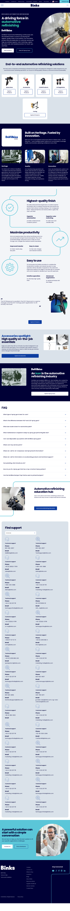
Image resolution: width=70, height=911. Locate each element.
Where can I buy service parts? (12, 445)
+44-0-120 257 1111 (41, 585)
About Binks (46, 1)
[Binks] (35, 5)
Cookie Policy (29, 888)
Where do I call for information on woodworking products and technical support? (28, 457)
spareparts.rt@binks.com (12, 663)
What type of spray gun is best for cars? (15, 414)
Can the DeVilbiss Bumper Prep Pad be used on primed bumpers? (23, 475)
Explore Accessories (20, 356)
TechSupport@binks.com (43, 553)
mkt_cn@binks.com (42, 608)
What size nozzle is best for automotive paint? (17, 426)
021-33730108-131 (41, 603)
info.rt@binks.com (41, 645)
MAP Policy (3, 873)
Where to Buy (21, 1)
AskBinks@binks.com (11, 553)
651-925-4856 (9, 695)
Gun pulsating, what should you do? (14, 463)
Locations (35, 1)
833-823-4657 (40, 676)
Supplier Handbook (31, 883)
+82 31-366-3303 (10, 715)
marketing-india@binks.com (44, 590)
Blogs (40, 1)
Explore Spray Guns (50, 393)
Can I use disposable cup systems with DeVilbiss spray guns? (22, 439)
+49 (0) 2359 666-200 (12, 658)
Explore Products (9, 91)
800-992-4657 (9, 548)
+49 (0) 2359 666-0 (42, 640)
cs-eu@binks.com (10, 626)
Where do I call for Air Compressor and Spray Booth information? (23, 451)
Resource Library (30, 881)
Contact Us (13, 1)
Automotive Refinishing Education (45, 508)
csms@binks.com (10, 645)
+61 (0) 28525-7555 (11, 566)
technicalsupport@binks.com (14, 700)
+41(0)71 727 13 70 (10, 640)
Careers (7, 1)
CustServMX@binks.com (43, 738)
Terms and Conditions (6, 877)
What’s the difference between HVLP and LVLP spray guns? (21, 420)
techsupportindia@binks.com (14, 608)
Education (28, 1)
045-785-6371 (40, 695)
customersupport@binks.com (45, 681)
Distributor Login (65, 1)
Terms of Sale (4, 875)
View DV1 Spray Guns (24, 50)
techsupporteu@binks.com (44, 626)
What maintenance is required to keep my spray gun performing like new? (26, 432)
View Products (8, 50)
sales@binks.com (10, 571)
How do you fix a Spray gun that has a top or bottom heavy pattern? (24, 469)
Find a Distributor (21, 846)
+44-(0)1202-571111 (10, 621)
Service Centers (30, 886)
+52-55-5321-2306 (41, 733)
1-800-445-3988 (41, 566)
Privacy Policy (20, 896)
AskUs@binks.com (41, 571)
